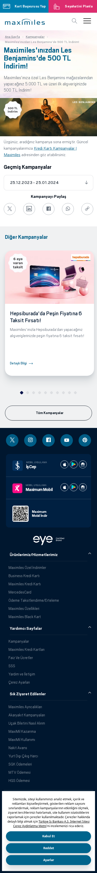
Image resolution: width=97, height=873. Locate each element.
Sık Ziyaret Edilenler (28, 694)
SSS (11, 666)
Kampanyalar (18, 641)
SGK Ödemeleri (20, 764)
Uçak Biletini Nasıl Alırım (26, 723)
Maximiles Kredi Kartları (26, 649)
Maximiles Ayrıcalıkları (25, 707)
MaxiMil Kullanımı (21, 739)
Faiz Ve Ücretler (20, 658)
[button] (25, 22)
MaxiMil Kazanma (22, 731)
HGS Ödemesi (19, 780)
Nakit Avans (17, 748)
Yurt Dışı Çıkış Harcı (23, 756)
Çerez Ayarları (19, 682)
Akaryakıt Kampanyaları (26, 715)
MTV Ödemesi (19, 772)
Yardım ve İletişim (21, 674)
